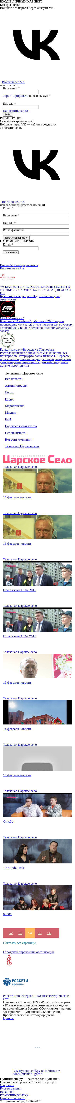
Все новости (13, 379)
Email (8, 208)
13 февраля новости (17, 775)
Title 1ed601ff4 (13, 868)
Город (9, 399)
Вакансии (6, 1092)
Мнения (10, 412)
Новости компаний (18, 439)
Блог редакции (10, 1088)
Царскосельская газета (21, 426)
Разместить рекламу (14, 1095)
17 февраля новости (17, 497)
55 (40, 933)
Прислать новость (12, 1098)
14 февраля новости (17, 729)
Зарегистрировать (15, 96)
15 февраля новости (17, 682)
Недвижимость (15, 433)
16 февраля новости (17, 543)
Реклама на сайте (12, 268)
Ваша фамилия (13, 230)
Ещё (8, 419)
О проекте (7, 1085)
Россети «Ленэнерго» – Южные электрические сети (36, 997)
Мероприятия (14, 406)
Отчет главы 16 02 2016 (19, 590)
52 (11, 933)
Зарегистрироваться (23, 265)
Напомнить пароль (16, 111)
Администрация (16, 385)
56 (49, 933)
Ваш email (11, 88)
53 (20, 933)
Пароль (9, 103)
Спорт (9, 392)
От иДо (8, 821)
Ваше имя (11, 215)
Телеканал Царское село (22, 446)
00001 (7, 914)
